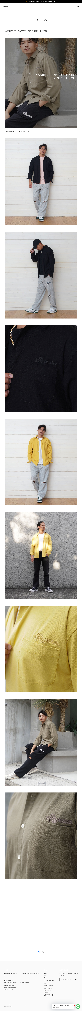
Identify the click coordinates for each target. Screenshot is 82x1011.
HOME (45, 973)
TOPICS (45, 977)
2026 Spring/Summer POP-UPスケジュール (49, 995)
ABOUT (45, 975)
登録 (76, 979)
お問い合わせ (46, 992)
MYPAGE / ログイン (48, 985)
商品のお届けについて (48, 988)
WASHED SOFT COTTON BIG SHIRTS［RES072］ (27, 31)
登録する (46, 983)
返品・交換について (48, 990)
